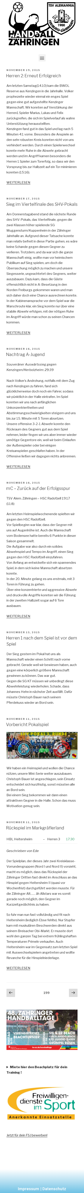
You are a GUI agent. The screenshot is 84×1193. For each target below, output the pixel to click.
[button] (42, 57)
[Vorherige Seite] (10, 993)
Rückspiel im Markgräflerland (35, 827)
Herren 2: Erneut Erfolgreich (33, 75)
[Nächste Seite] (73, 993)
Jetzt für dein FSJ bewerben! (26, 1135)
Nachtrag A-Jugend (25, 354)
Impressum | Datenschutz (42, 1188)
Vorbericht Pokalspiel (27, 724)
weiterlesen (18, 183)
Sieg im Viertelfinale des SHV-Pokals (42, 204)
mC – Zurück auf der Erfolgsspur (38, 488)
